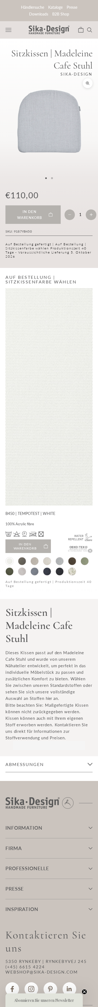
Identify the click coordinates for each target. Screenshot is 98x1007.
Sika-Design (76, 74)
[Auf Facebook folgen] (12, 989)
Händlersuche (32, 7)
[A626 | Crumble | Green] (85, 561)
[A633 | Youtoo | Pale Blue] (34, 571)
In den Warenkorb (25, 546)
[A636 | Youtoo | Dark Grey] (60, 571)
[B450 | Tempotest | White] (9, 561)
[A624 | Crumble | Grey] (60, 561)
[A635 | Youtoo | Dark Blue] (47, 571)
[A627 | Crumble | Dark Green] (9, 571)
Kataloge (55, 7)
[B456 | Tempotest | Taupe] (22, 561)
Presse (72, 7)
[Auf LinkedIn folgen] (69, 989)
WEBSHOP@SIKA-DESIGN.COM (41, 971)
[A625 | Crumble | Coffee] (72, 561)
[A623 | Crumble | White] (47, 561)
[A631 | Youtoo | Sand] (22, 571)
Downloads (38, 14)
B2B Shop (60, 14)
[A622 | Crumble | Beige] (34, 561)
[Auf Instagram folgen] (31, 989)
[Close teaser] (84, 991)
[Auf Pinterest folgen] (50, 989)
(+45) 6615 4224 (25, 966)
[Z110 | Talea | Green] (72, 571)
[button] (44, 1000)
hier (49, 698)
